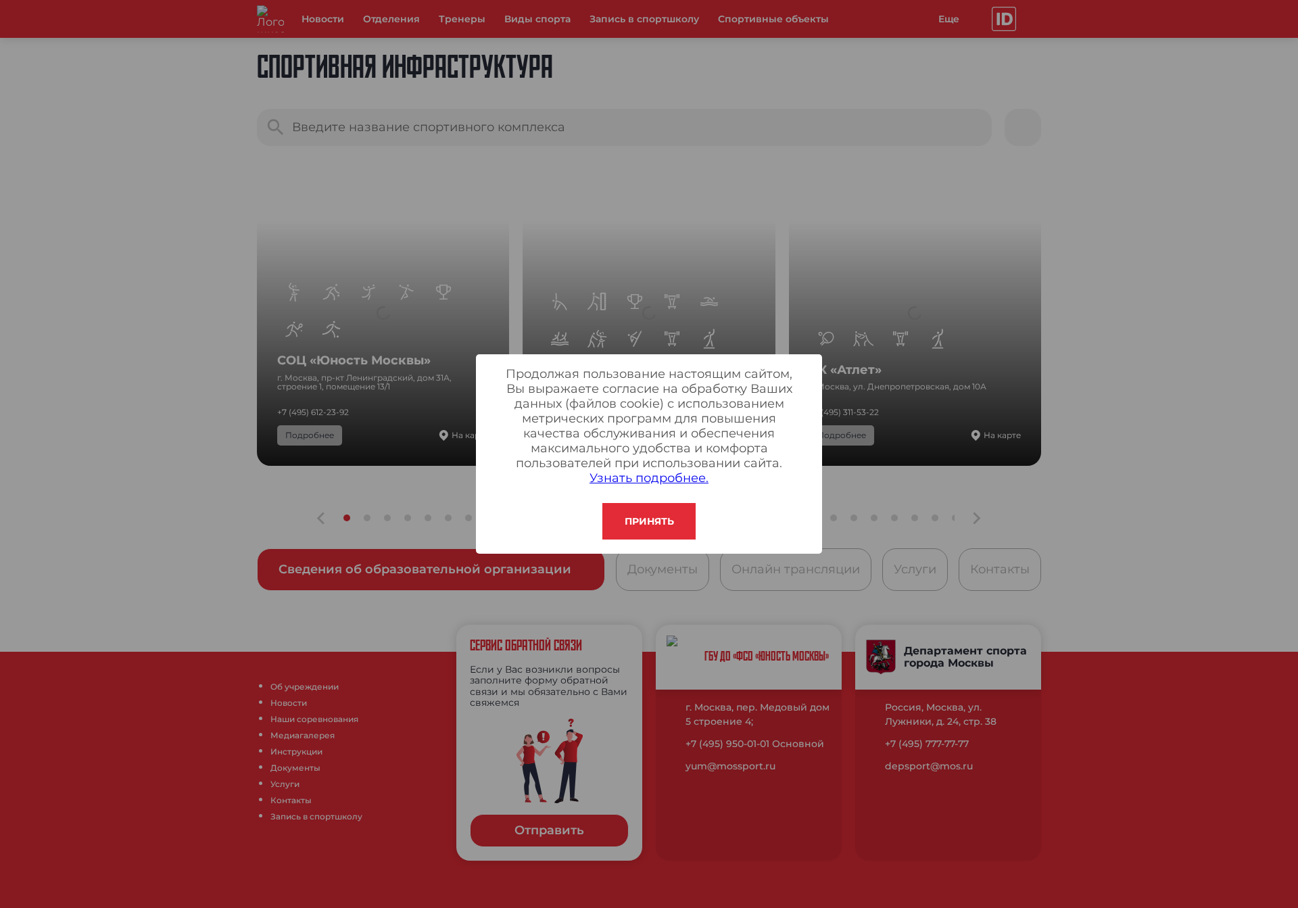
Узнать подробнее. (649, 478)
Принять (649, 521)
